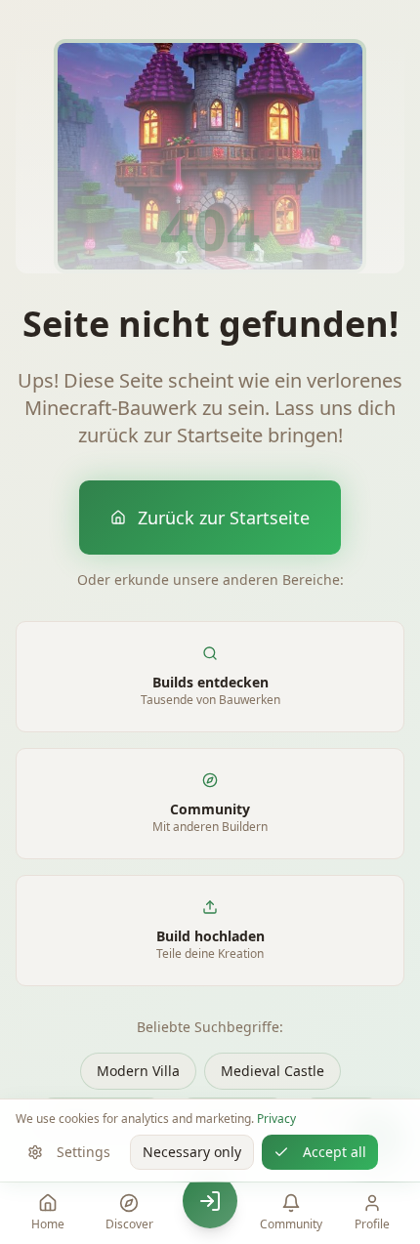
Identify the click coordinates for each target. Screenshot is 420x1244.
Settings (83, 1151)
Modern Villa (138, 1070)
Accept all (334, 1151)
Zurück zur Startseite (224, 517)
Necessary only (192, 1151)
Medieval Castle (272, 1070)
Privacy (276, 1118)
